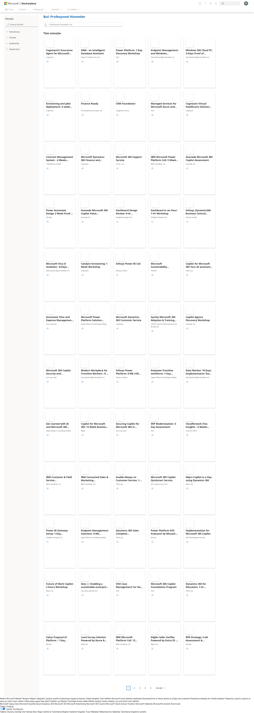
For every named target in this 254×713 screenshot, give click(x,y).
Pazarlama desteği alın (200, 698)
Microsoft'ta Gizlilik (161, 703)
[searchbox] (24, 24)
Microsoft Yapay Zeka (9, 703)
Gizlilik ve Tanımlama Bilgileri (56, 711)
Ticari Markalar (92, 711)
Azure (38, 703)
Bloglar (26, 698)
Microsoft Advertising (76, 703)
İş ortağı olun (175, 698)
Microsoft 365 (61, 703)
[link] (60, 63)
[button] (45, 24)
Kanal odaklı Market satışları (89, 701)
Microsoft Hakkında (144, 703)
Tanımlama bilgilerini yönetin (133, 711)
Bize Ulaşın (38, 711)
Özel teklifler (105, 698)
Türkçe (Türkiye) (7, 706)
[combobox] (84, 24)
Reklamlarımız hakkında (109, 711)
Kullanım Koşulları (77, 711)
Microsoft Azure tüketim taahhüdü (127, 698)
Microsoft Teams (113, 703)
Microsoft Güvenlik (27, 703)
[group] (47, 61)
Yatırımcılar (175, 703)
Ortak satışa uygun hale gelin (36, 701)
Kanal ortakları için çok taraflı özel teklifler (120, 701)
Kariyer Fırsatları (128, 703)
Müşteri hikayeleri (37, 698)
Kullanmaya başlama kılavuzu (72, 698)
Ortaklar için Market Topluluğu (63, 701)
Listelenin (186, 698)
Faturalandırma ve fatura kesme (155, 698)
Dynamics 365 (48, 703)
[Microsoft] (11, 3)
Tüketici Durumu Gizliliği (10, 711)
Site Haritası (27, 711)
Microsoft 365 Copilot (95, 703)
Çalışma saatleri (52, 698)
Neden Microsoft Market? (11, 698)
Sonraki (159, 688)
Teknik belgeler (92, 698)
